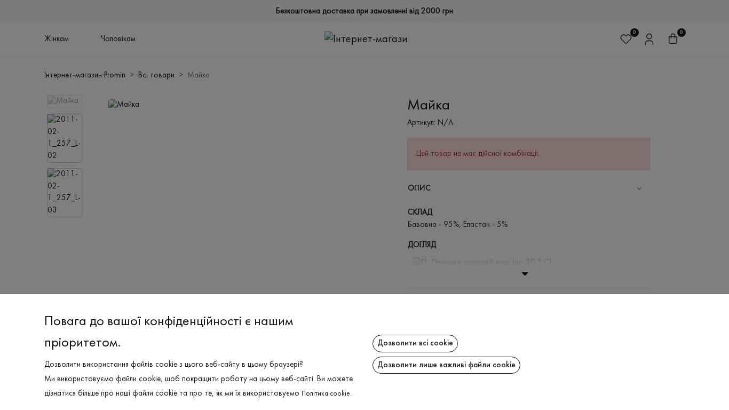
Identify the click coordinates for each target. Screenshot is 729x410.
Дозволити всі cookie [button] (415, 343)
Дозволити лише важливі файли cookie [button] (446, 365)
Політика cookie (326, 394)
